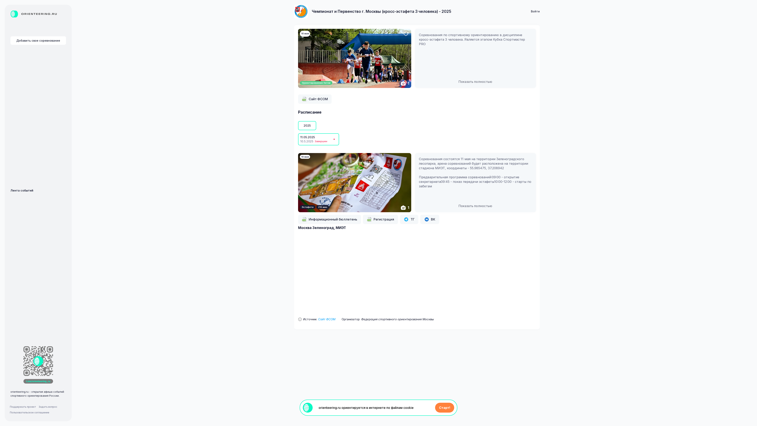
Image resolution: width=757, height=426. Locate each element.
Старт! (444, 408)
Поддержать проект (23, 406)
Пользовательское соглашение (29, 412)
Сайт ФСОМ (326, 319)
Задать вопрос (48, 406)
